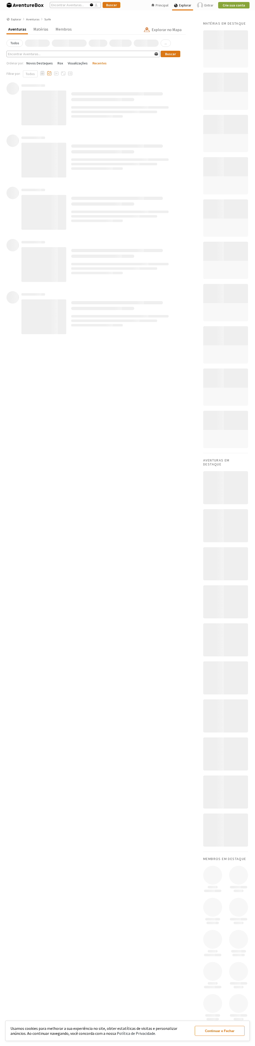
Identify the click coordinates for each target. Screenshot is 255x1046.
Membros (64, 29)
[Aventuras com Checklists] (70, 73)
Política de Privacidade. (136, 1033)
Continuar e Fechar (219, 1031)
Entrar (208, 5)
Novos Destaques (39, 63)
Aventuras (17, 29)
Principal (162, 5)
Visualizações (78, 63)
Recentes (99, 63)
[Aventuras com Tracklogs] (63, 73)
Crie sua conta (234, 5)
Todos (30, 74)
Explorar (185, 5)
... (166, 43)
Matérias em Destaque (224, 23)
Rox (60, 63)
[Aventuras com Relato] (42, 73)
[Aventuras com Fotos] (49, 73)
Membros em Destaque (224, 859)
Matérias (40, 29)
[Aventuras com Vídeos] (56, 73)
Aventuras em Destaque (216, 462)
